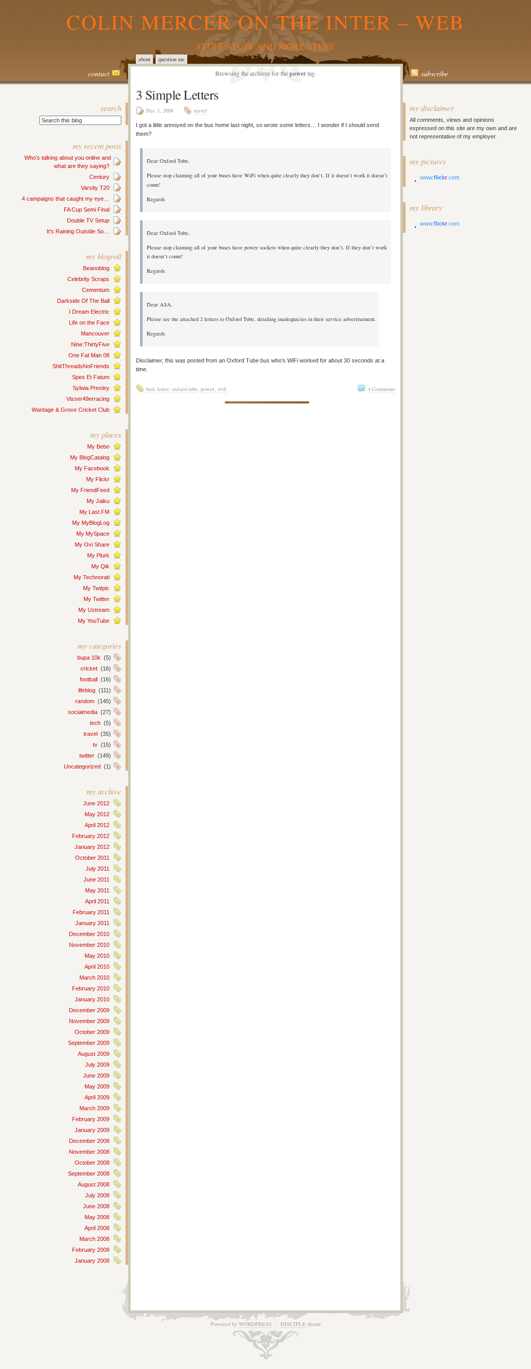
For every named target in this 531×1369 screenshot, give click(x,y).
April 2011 (97, 901)
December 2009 (89, 1010)
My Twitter (96, 599)
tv (95, 745)
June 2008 (96, 1206)
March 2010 (94, 977)
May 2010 (97, 956)
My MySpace (92, 533)
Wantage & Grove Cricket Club (70, 410)
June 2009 (96, 1075)
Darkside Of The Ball (83, 301)
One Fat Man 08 (88, 355)
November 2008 (89, 1152)
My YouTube (93, 621)
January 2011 (92, 923)
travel (90, 734)
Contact (98, 73)
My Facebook (92, 468)
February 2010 (90, 988)
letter (163, 389)
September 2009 (88, 1043)
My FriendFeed (90, 490)
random (84, 701)
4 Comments (381, 389)
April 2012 (97, 825)
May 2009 (97, 1086)
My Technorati (91, 577)
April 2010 (97, 966)
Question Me (171, 59)
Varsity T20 (95, 188)
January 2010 (92, 999)
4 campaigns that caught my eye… (65, 198)
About (144, 59)
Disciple (293, 1324)
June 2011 (96, 879)
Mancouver (95, 333)
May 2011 (97, 890)
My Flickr (97, 479)
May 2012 (97, 814)
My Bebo (98, 446)
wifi (222, 389)
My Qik (100, 566)
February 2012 (90, 836)
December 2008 (89, 1141)
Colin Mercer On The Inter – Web (265, 21)
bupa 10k (89, 657)
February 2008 (90, 1250)
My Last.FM (94, 512)
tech (95, 723)
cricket (88, 668)
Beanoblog (96, 268)
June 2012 (96, 803)
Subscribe (434, 73)
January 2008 (92, 1261)
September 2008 (88, 1173)
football (88, 679)
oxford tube (185, 389)
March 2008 (94, 1239)
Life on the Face (89, 322)
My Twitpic (96, 588)
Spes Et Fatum (90, 377)
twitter (86, 755)
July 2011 (97, 868)
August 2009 (93, 1054)
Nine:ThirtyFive (90, 344)
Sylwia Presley (91, 388)
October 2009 (92, 1032)
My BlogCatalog (89, 457)
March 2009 (94, 1108)
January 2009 (92, 1130)
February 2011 (91, 912)
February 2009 (90, 1119)
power (208, 389)
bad (150, 389)
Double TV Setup (88, 220)
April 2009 (97, 1097)
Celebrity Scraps (88, 279)
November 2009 (89, 1021)
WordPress (255, 1324)
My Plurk (98, 555)
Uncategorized (82, 766)
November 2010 (89, 945)
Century (99, 177)
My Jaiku (98, 501)
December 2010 (89, 934)
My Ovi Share (92, 544)
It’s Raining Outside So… (78, 231)
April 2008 (97, 1228)
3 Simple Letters (177, 94)
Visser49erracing (87, 399)
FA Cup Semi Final (86, 209)
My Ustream (93, 610)
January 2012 (92, 847)
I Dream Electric (89, 312)
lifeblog (86, 690)
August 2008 (93, 1184)
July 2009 (97, 1064)
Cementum (95, 290)
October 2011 (92, 858)
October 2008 (92, 1163)
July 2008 (97, 1195)
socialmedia (82, 712)
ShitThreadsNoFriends (80, 366)
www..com (439, 177)
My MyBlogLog (90, 523)
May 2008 (97, 1217)
